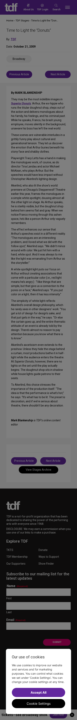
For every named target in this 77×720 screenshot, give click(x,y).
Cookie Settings (39, 704)
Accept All (38, 692)
